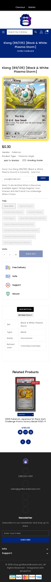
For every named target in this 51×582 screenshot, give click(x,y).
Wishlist (31, 7)
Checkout (20, 7)
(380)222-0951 (25, 476)
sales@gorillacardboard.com (25, 488)
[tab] (25, 309)
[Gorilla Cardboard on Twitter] (26, 3)
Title (4, 201)
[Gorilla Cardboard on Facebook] (20, 3)
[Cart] (47, 32)
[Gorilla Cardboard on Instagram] (31, 3)
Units (4, 249)
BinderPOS (25, 571)
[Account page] (41, 32)
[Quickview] (20, 432)
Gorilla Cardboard (25, 51)
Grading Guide (35, 160)
